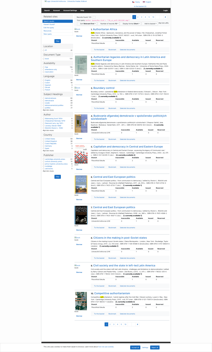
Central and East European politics (113, 176)
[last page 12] (161, 17)
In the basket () (140, 6)
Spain (47, 148)
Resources (47, 31)
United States (50, 139)
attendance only (51, 69)
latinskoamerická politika (54, 105)
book (47, 59)
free (46, 67)
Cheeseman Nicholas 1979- (55, 121)
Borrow (79, 36)
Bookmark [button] (112, 50)
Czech (47, 83)
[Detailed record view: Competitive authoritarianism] (81, 301)
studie (47, 103)
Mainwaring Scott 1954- (54, 118)
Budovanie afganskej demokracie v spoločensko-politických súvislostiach (129, 117)
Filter (57, 41)
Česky (137, 2)
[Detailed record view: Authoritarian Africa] (77, 29)
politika (47, 108)
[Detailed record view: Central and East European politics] (81, 184)
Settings (145, 347)
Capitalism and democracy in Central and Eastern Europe (127, 146)
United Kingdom (51, 141)
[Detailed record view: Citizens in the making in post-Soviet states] (77, 237)
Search (47, 10)
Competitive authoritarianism (110, 293)
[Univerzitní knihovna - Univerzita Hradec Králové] (66, 1)
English (148, 2)
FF (46, 50)
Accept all (135, 347)
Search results (49, 21)
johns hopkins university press (56, 164)
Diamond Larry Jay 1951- (54, 123)
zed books (49, 169)
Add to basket (149, 24)
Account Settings (70, 10)
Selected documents (127, 50)
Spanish (48, 85)
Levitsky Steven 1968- (53, 126)
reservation (49, 72)
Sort (86, 24)
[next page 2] (157, 17)
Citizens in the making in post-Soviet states (119, 237)
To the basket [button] (98, 50)
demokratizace (50, 98)
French (47, 90)
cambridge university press (55, 159)
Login (165, 10)
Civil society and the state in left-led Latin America (123, 265)
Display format (130, 24)
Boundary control (103, 87)
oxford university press (53, 161)
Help (82, 10)
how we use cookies (106, 347)
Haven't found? (49, 24)
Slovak (47, 87)
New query (48, 34)
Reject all (155, 347)
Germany (48, 146)
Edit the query (49, 28)
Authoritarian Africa (104, 29)
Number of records (108, 24)
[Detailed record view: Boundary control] (77, 88)
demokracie (49, 100)
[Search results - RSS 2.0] (94, 17)
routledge (48, 166)
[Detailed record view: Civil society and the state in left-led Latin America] (77, 265)
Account (56, 10)
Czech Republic (51, 143)
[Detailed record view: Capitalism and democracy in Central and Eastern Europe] (81, 154)
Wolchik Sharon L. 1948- (54, 128)
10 (153, 17)
